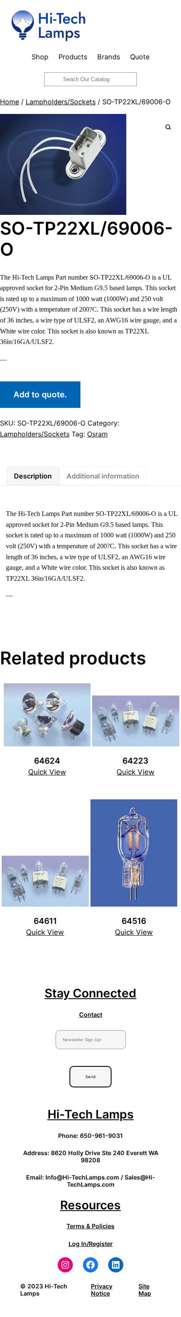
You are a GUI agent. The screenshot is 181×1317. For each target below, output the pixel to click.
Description (33, 476)
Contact (90, 1014)
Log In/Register (91, 1243)
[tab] (33, 476)
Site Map (144, 1290)
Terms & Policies (90, 1226)
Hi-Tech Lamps (91, 1114)
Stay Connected (90, 993)
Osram (97, 434)
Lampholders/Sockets (61, 102)
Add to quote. (40, 394)
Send (90, 1076)
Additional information (103, 476)
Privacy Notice (101, 1290)
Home (9, 102)
